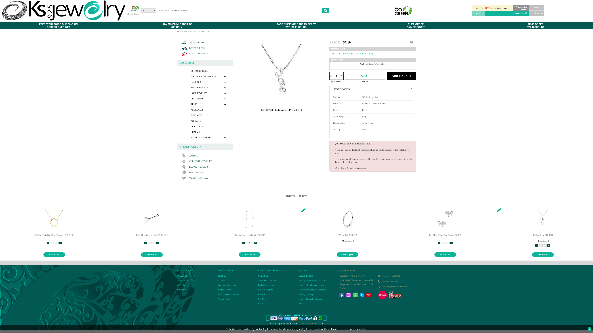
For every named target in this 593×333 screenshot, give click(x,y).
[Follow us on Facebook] (341, 295)
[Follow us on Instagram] (348, 295)
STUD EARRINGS (199, 87)
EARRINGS (196, 82)
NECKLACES (197, 110)
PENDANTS (196, 115)
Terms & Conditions (267, 280)
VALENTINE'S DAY (198, 178)
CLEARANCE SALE (198, 54)
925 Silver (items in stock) (356, 54)
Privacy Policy (223, 299)
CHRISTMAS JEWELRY (200, 161)
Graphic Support (265, 290)
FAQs (260, 303)
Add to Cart (401, 75)
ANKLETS (196, 121)
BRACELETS (197, 126)
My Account (182, 276)
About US (221, 276)
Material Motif (338, 49)
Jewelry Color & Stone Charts (312, 280)
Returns (261, 294)
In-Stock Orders (224, 290)
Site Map (262, 299)
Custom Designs (306, 276)
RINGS (194, 104)
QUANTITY (336, 81)
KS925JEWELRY (308, 323)
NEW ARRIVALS (197, 42)
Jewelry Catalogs (306, 294)
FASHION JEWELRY (200, 137)
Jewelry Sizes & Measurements (312, 285)
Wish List (181, 285)
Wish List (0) (538, 8)
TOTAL (365, 81)
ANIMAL (193, 156)
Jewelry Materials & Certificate (312, 290)
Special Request (338, 59)
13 (353, 54)
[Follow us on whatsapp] (355, 295)
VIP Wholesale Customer (228, 294)
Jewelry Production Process (311, 299)
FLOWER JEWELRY (198, 167)
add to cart (54, 254)
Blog (301, 303)
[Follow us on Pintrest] (368, 295)
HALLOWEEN (196, 172)
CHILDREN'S (197, 99)
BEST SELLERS (197, 48)
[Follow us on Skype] (362, 295)
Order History (183, 280)
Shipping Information (226, 285)
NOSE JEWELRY (199, 93)
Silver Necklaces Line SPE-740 (196, 32)
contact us (343, 329)
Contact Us (538, 13)
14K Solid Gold (199, 71)
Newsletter (181, 290)
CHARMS (195, 132)
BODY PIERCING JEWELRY (204, 76)
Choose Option (347, 254)
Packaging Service (266, 285)
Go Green (221, 280)
